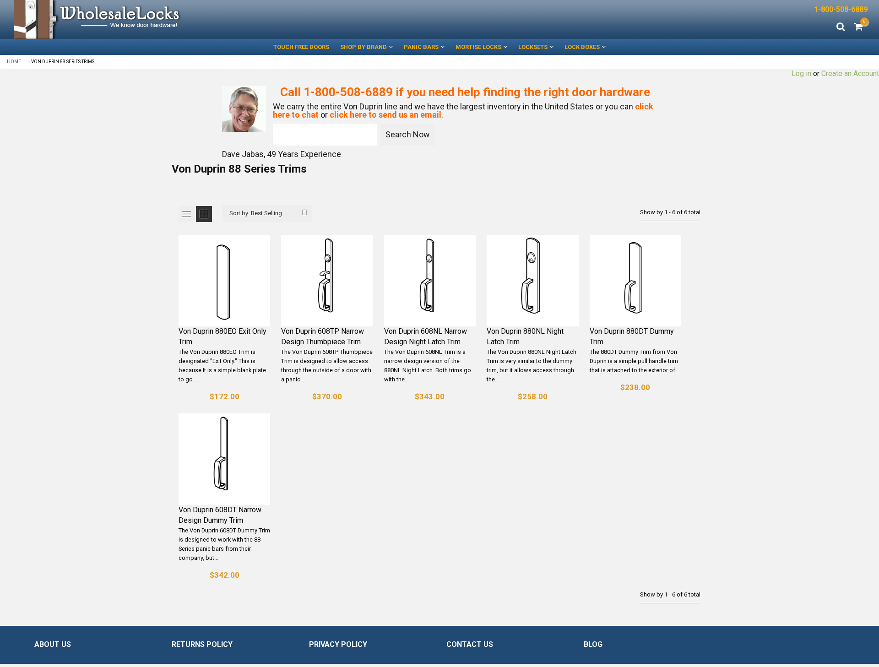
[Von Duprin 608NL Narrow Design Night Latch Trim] (430, 280)
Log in (801, 73)
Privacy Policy (338, 644)
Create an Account (850, 73)
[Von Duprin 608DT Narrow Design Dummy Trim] (224, 459)
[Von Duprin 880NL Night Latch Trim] (532, 280)
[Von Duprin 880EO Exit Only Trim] (224, 280)
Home (14, 61)
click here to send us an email (385, 114)
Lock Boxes (582, 46)
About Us (52, 644)
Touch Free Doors (301, 46)
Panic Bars (421, 46)
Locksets (533, 46)
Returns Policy (202, 644)
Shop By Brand (363, 46)
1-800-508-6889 (841, 9)
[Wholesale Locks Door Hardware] (220, 19)
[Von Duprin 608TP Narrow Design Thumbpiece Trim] (327, 280)
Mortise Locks (478, 46)
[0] (858, 27)
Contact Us (469, 644)
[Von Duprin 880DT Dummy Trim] (635, 280)
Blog (593, 644)
